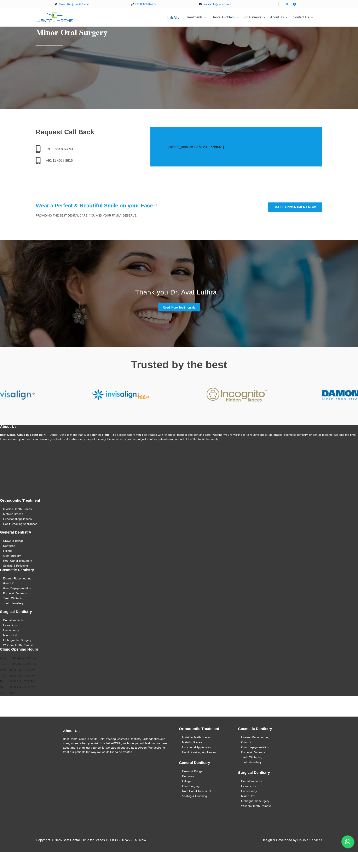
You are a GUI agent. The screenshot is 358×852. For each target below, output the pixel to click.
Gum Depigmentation (17, 588)
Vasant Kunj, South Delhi (74, 4)
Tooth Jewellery (13, 603)
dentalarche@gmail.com (217, 4)
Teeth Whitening (13, 598)
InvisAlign (174, 17)
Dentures (9, 545)
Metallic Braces (13, 514)
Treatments (194, 17)
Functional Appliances (17, 519)
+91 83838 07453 (145, 4)
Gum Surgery (12, 555)
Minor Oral (10, 635)
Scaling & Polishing (15, 565)
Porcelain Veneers (15, 593)
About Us (277, 17)
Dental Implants (13, 620)
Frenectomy (11, 630)
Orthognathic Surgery (17, 640)
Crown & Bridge (13, 540)
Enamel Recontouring (17, 578)
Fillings (7, 550)
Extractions (10, 625)
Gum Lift (8, 583)
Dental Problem (223, 17)
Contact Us (301, 17)
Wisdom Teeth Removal (18, 645)
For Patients (252, 17)
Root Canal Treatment (17, 560)
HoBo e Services (309, 840)
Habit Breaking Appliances (20, 523)
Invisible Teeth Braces (17, 509)
